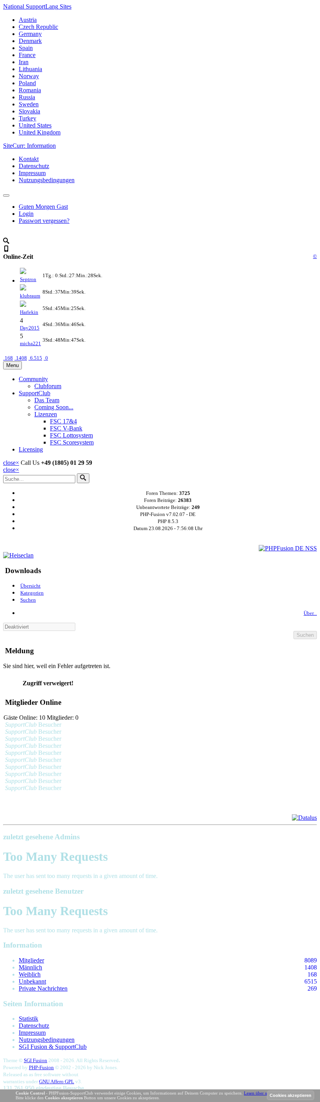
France (27, 55)
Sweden (29, 104)
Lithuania (30, 69)
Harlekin (29, 312)
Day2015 (29, 328)
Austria (28, 19)
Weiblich (30, 974)
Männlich (30, 967)
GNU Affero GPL (56, 1081)
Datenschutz (34, 166)
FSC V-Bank (66, 428)
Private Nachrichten (43, 988)
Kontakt (29, 159)
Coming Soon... (53, 407)
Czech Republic (38, 26)
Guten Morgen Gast (43, 206)
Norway (29, 76)
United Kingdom (39, 132)
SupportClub (34, 393)
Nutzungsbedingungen (47, 180)
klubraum (30, 296)
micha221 (30, 343)
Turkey (27, 118)
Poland (27, 83)
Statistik (28, 1018)
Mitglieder (31, 960)
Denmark (30, 41)
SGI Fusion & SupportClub (53, 1046)
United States (35, 125)
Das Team (46, 400)
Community (33, 379)
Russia (27, 97)
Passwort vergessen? (44, 220)
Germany (30, 33)
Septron (28, 279)
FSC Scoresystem (72, 442)
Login (26, 213)
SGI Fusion (35, 1060)
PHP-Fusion (41, 1067)
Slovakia (29, 111)
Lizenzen (45, 414)
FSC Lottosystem (71, 435)
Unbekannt (32, 981)
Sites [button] (37, 6)
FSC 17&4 (63, 421)
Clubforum (47, 386)
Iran (23, 62)
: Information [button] (29, 145)
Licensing (31, 449)
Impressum (32, 173)
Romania (30, 90)
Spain (26, 48)
